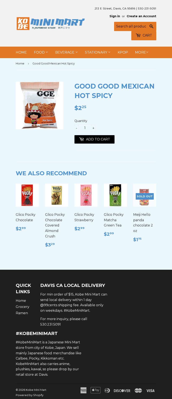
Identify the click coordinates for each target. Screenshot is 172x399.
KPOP (123, 52)
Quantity (80, 121)
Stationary (96, 52)
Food (40, 52)
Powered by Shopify (29, 395)
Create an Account (141, 16)
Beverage (65, 52)
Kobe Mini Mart (36, 389)
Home (21, 52)
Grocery (22, 307)
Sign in (114, 16)
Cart (147, 35)
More (140, 52)
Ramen (22, 313)
